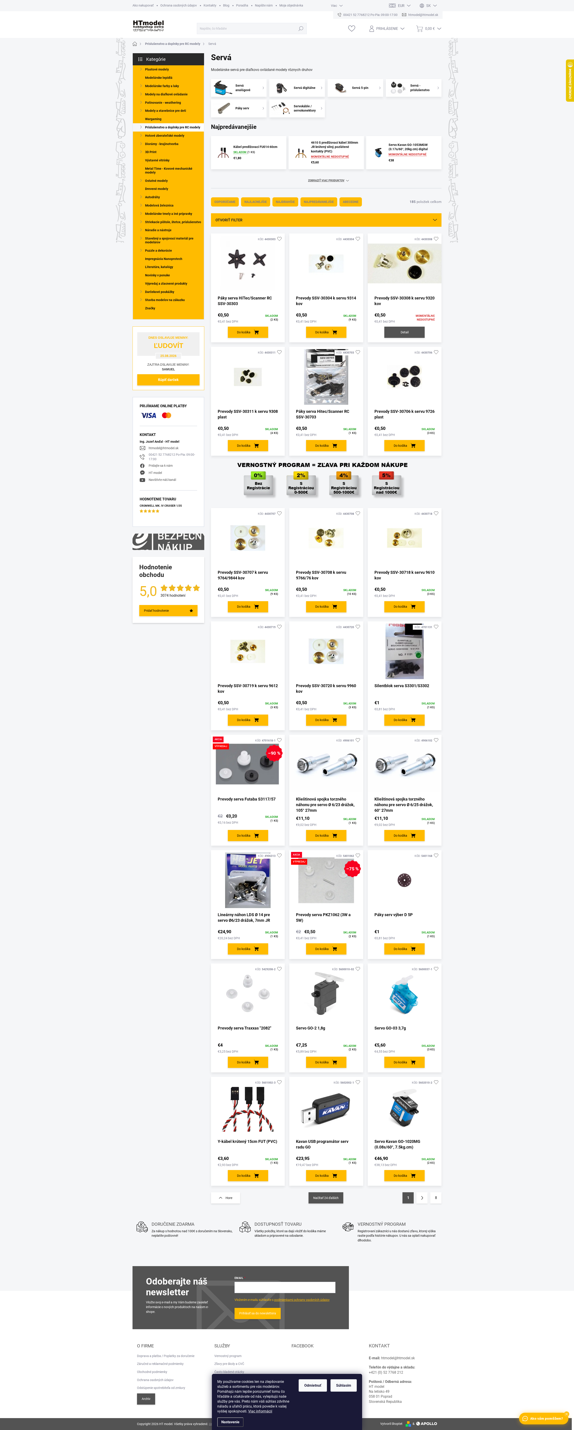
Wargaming (153, 119)
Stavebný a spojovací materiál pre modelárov (169, 240)
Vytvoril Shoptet (391, 1424)
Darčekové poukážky (159, 292)
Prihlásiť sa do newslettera (257, 1313)
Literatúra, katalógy (159, 267)
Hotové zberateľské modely (164, 135)
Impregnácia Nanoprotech (163, 259)
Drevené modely (156, 189)
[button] (566, 1414)
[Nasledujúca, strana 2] (422, 1197)
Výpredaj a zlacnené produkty (166, 283)
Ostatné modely (156, 181)
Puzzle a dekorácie (158, 250)
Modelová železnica (159, 205)
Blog (226, 5)
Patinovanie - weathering (163, 102)
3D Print (151, 152)
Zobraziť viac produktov (326, 180)
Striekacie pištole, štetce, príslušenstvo (173, 222)
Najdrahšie (285, 202)
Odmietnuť (312, 1385)
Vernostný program (227, 1356)
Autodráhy (152, 197)
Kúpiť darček (168, 380)
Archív (146, 1399)
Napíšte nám (264, 5)
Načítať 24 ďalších (326, 1198)
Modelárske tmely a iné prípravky (168, 214)
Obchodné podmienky (152, 1372)
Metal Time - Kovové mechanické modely (168, 170)
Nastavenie (230, 1422)
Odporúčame (224, 202)
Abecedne (351, 202)
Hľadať (301, 28)
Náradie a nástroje (158, 230)
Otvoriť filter (228, 220)
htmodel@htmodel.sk (163, 448)
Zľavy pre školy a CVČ (229, 1364)
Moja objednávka (291, 5)
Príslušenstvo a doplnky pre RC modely (172, 127)
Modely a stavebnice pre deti (165, 110)
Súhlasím (343, 1385)
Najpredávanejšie (319, 202)
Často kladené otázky (229, 1372)
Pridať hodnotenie (156, 610)
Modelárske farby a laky (162, 86)
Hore (229, 1198)
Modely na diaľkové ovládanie (166, 94)
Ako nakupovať (143, 5)
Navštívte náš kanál (162, 480)
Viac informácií (260, 1411)
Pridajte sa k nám (161, 465)
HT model (155, 473)
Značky (150, 308)
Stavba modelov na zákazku (165, 300)
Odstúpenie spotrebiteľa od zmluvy (161, 1388)
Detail (405, 332)
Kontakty (210, 5)
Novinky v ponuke (157, 275)
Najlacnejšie (255, 202)
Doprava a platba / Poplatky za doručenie (165, 1356)
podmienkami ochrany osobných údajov (302, 1300)
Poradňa (242, 5)
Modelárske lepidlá (158, 77)
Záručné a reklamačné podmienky (160, 1364)
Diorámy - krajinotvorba (161, 144)
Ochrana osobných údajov (178, 5)
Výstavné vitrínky (157, 160)
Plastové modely (157, 69)
